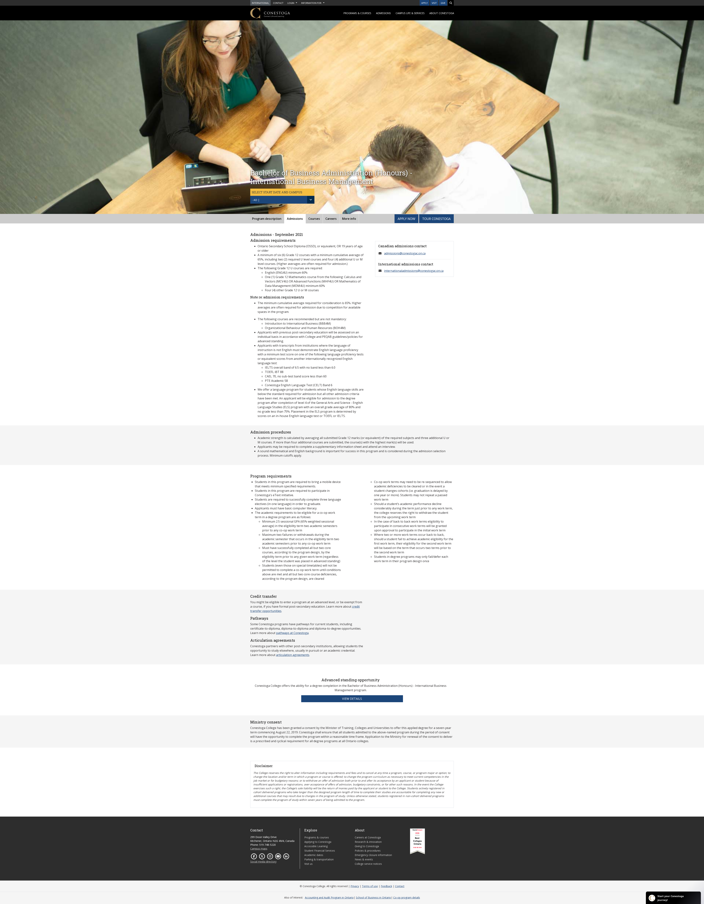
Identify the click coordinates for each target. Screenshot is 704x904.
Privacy (355, 886)
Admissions (383, 13)
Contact (399, 886)
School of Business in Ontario (373, 897)
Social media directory (263, 861)
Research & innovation (368, 842)
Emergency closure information (373, 855)
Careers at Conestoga (368, 837)
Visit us (308, 864)
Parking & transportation (319, 859)
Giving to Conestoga (367, 846)
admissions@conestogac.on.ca (405, 253)
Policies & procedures (368, 850)
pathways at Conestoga (292, 633)
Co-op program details (406, 897)
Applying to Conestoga (317, 842)
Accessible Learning (316, 846)
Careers (331, 219)
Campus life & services (410, 13)
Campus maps (258, 848)
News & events (364, 859)
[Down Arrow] (310, 200)
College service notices (368, 864)
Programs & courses (357, 13)
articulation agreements (292, 655)
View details (352, 699)
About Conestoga (441, 13)
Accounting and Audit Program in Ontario (329, 897)
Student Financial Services (319, 850)
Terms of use (370, 886)
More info (349, 219)
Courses (314, 219)
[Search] (451, 3)
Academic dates (313, 855)
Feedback (386, 886)
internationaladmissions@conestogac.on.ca (413, 271)
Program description (266, 219)
